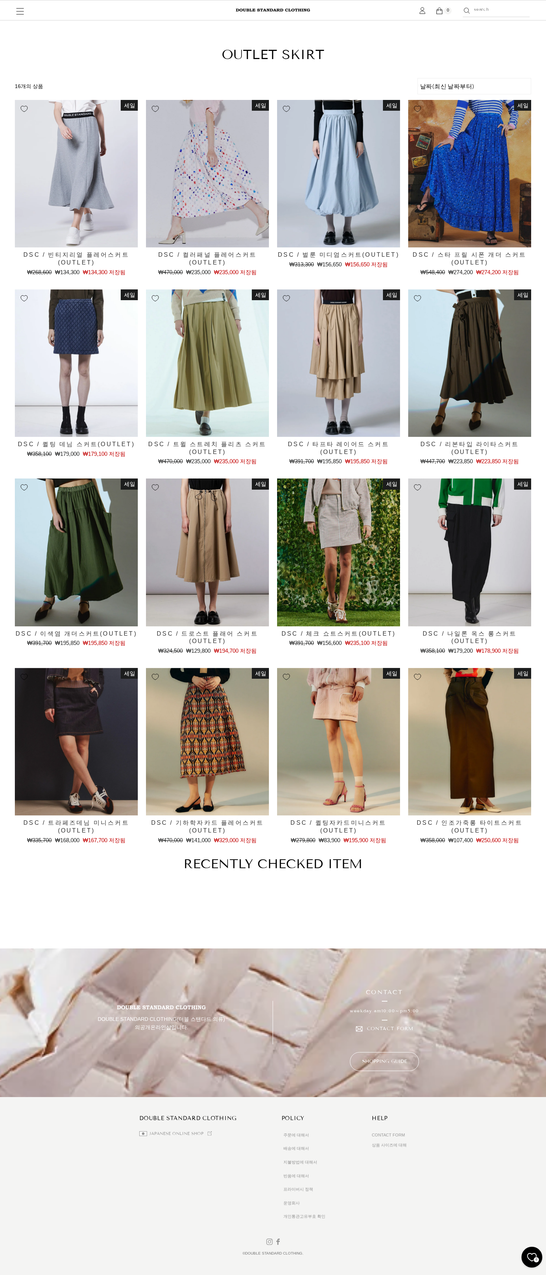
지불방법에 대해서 (300, 1162)
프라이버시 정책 (298, 1189)
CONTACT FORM (390, 1029)
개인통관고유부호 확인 (304, 1216)
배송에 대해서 (296, 1148)
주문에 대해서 (296, 1135)
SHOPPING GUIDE (384, 1061)
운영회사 (291, 1203)
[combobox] (500, 9)
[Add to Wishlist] (24, 109)
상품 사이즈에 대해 (389, 1145)
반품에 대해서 (296, 1176)
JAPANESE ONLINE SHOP (176, 1133)
